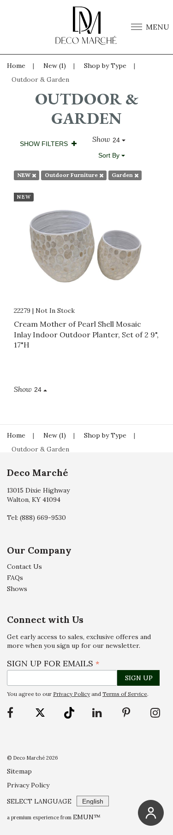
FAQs (15, 577)
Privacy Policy (71, 693)
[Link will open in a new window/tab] (11, 712)
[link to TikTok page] (69, 712)
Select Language (39, 801)
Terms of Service (124, 693)
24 (117, 140)
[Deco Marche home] (87, 27)
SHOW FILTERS (46, 143)
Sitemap (19, 771)
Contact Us (24, 566)
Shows (17, 588)
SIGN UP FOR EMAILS (53, 663)
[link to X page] (40, 712)
